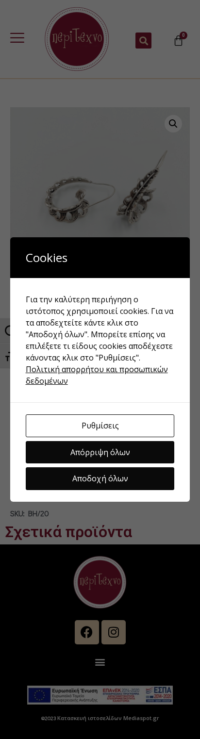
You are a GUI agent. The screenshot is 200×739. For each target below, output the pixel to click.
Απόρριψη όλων (100, 452)
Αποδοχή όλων (100, 478)
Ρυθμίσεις (100, 425)
